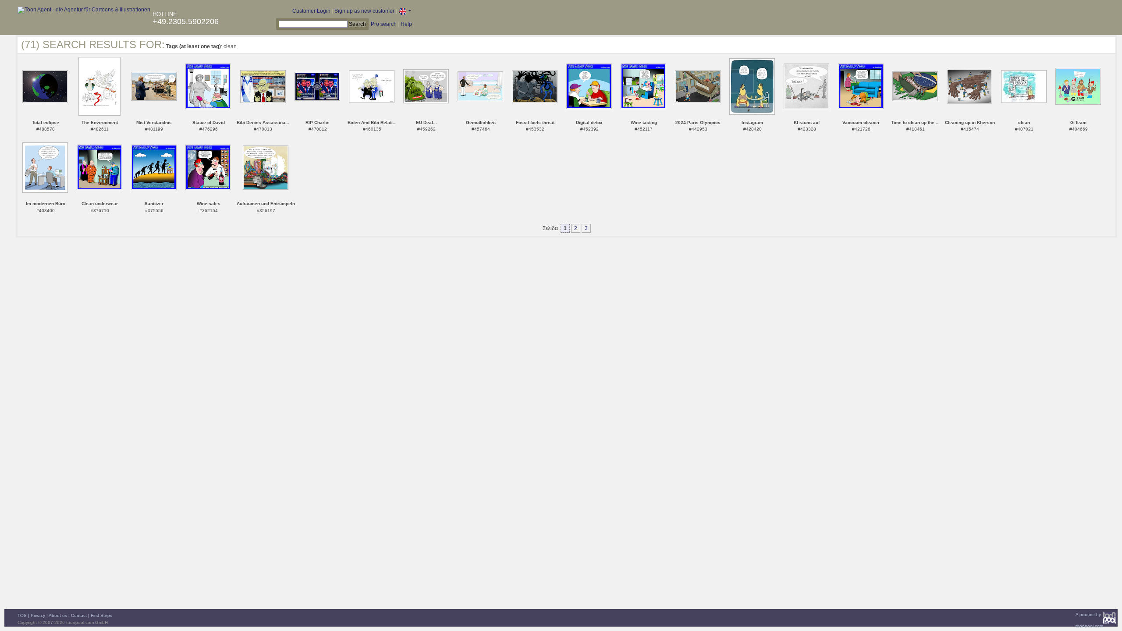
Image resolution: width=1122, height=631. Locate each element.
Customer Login (311, 11)
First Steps (101, 615)
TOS (22, 615)
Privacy (38, 615)
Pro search (384, 24)
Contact (79, 615)
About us (58, 615)
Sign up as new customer (364, 11)
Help (406, 24)
